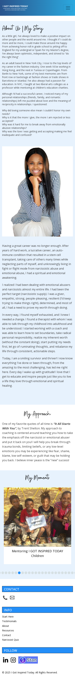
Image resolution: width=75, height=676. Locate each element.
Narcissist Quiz (10, 639)
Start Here (8, 616)
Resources (8, 630)
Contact (6, 635)
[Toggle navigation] (68, 7)
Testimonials (9, 621)
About (5, 626)
